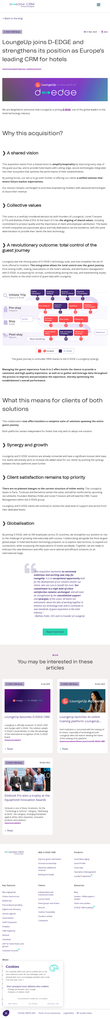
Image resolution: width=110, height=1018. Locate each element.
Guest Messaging (81, 859)
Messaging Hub (9, 892)
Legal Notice (68, 1013)
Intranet (5, 935)
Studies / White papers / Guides (84, 897)
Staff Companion (9, 922)
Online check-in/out (10, 896)
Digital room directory (11, 909)
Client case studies (82, 903)
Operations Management (85, 872)
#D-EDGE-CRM (98, 741)
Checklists (6, 939)
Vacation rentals (45, 916)
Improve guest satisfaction (49, 859)
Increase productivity (47, 863)
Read (10, 749)
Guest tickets (8, 918)
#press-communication (30, 69)
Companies (43, 920)
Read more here (55, 632)
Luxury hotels (44, 899)
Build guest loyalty (46, 874)
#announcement (10, 69)
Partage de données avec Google (22, 989)
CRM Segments (8, 930)
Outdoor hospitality (46, 912)
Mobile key (7, 900)
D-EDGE (67, 109)
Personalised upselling (12, 905)
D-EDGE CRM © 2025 (26, 1013)
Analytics (6, 926)
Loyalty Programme (82, 876)
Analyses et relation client (19, 992)
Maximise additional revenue (47, 868)
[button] (6, 1013)
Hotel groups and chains (48, 903)
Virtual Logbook (9, 913)
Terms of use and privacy (49, 1013)
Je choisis (33, 1003)
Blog (76, 892)
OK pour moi (53, 1003)
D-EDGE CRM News (12, 32)
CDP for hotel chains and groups (13, 945)
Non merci (12, 1003)
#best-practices (84, 741)
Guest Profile (80, 863)
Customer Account (10, 950)
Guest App (78, 867)
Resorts (41, 907)
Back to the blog (13, 18)
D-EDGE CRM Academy (83, 907)
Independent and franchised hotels (46, 893)
